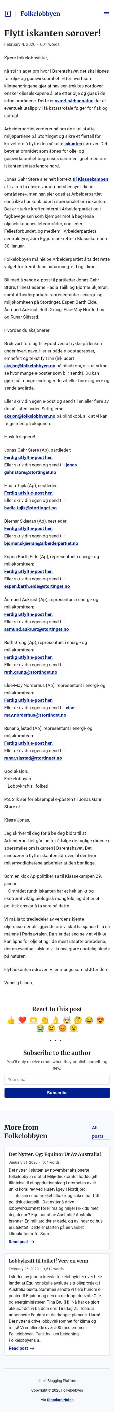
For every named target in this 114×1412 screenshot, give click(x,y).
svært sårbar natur (74, 100)
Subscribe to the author (57, 1053)
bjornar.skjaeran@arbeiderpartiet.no (41, 543)
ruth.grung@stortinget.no (30, 672)
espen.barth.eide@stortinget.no (37, 586)
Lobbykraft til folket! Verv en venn (48, 1261)
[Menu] (106, 14)
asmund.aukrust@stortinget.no (36, 629)
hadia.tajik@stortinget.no (30, 507)
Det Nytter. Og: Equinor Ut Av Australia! (55, 1154)
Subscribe (57, 1093)
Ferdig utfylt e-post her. (28, 457)
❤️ (22, 1020)
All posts (97, 1132)
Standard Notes (60, 1400)
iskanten (73, 143)
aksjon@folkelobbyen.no (29, 365)
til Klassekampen (90, 179)
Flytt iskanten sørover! (52, 33)
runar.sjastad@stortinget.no (33, 758)
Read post (18, 1241)
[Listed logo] (8, 13)
